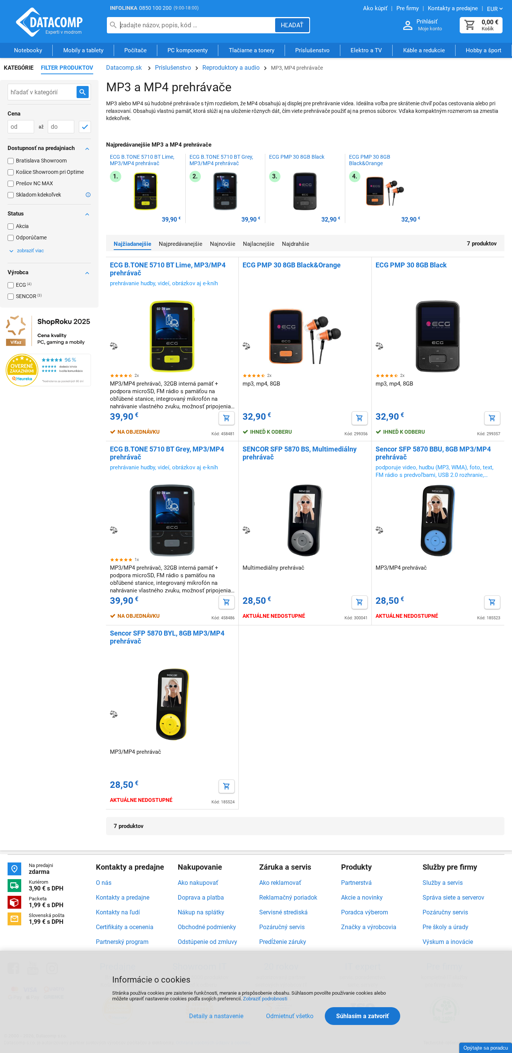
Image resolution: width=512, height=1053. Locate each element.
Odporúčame (31, 237)
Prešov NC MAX (34, 183)
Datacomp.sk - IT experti (49, 22)
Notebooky (28, 50)
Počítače (135, 50)
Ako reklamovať (280, 882)
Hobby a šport (483, 50)
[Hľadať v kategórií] (83, 92)
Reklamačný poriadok (288, 897)
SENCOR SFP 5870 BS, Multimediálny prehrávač (300, 453)
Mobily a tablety (83, 50)
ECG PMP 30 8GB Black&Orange (369, 160)
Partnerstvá (356, 882)
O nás (103, 882)
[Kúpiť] (227, 418)
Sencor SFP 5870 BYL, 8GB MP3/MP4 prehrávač (167, 637)
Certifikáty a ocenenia (124, 927)
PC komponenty (188, 50)
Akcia (22, 226)
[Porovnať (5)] (246, 346)
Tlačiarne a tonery (251, 50)
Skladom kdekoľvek (38, 195)
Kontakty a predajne (122, 897)
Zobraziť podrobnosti (265, 998)
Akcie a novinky (362, 897)
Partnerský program (122, 941)
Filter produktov (67, 67)
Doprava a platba (201, 897)
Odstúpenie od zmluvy (207, 941)
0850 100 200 (155, 8)
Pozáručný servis (282, 927)
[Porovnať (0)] (113, 530)
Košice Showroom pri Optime (50, 172)
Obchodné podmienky (207, 927)
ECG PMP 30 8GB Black (296, 157)
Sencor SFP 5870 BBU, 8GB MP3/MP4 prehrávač (433, 453)
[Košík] (470, 25)
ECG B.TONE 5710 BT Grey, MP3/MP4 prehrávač (221, 160)
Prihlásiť (426, 21)
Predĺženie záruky (282, 941)
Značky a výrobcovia (368, 927)
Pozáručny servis (445, 912)
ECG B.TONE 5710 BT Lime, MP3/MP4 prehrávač (142, 160)
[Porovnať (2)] (246, 530)
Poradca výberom (364, 912)
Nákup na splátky (201, 912)
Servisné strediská (283, 912)
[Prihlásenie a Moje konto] (407, 25)
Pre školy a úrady (445, 927)
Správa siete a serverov (453, 897)
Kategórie (18, 67)
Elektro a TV (366, 50)
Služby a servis (443, 882)
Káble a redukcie (424, 50)
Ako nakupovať (198, 882)
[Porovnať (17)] (113, 346)
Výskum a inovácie (448, 941)
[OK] (85, 127)
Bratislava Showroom (41, 161)
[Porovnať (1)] (379, 346)
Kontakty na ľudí (118, 912)
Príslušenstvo (312, 50)
